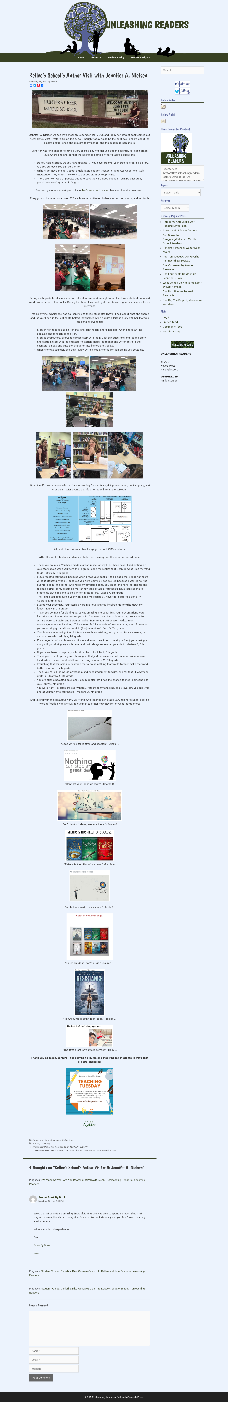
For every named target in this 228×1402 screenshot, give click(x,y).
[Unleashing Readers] (176, 163)
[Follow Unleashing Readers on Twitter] (182, 93)
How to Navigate (140, 57)
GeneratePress (135, 1397)
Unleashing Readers (147, 25)
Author (35, 1143)
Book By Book (42, 1245)
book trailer (95, 190)
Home (81, 57)
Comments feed (172, 326)
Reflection (67, 1140)
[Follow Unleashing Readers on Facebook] (182, 86)
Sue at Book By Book (52, 1197)
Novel (58, 1140)
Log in (166, 317)
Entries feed (170, 322)
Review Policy (116, 57)
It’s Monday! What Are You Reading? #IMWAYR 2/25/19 (60, 1146)
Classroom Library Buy (43, 1140)
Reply (36, 1253)
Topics (164, 185)
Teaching (45, 1143)
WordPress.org (172, 331)
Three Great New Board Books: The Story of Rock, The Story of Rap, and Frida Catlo (74, 1150)
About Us (96, 57)
